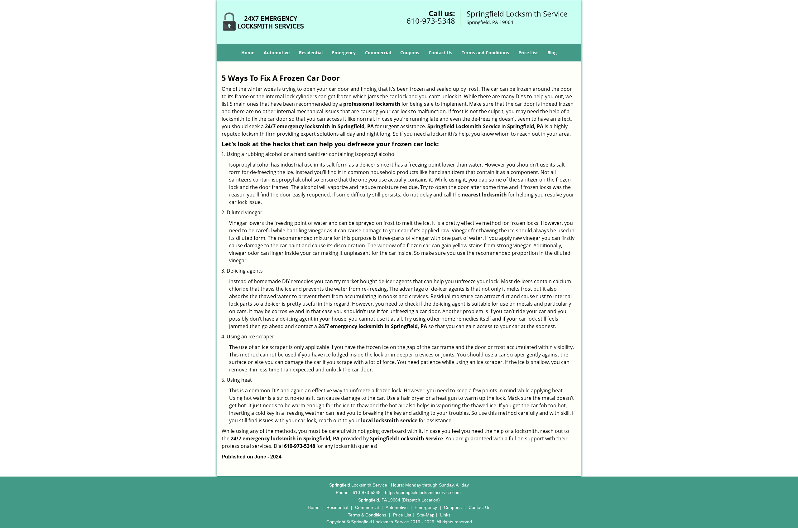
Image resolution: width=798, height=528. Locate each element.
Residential (311, 53)
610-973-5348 (430, 21)
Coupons (409, 53)
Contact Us (440, 53)
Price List (528, 53)
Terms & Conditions (367, 514)
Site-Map (426, 514)
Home (247, 53)
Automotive (277, 53)
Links (445, 514)
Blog (552, 53)
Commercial (378, 53)
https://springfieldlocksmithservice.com (423, 492)
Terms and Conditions (485, 53)
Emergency (344, 53)
